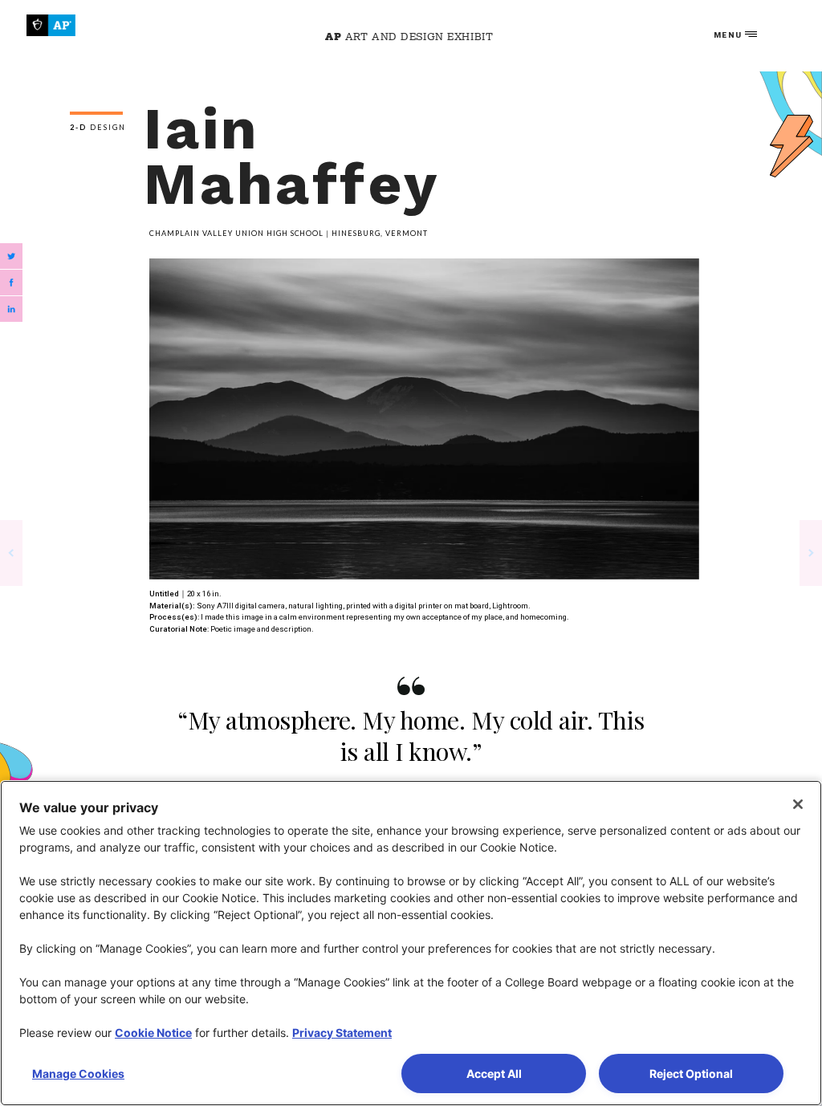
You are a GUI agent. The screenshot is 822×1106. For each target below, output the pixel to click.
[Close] (798, 804)
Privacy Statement (342, 1032)
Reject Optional (691, 1073)
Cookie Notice (153, 1032)
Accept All (494, 1073)
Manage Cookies (78, 1073)
